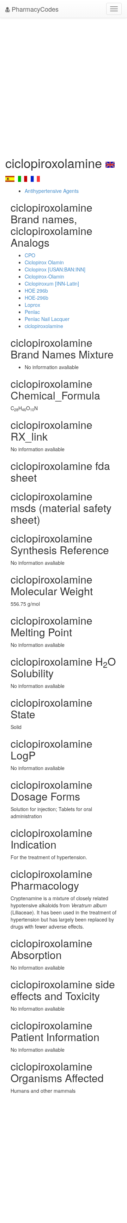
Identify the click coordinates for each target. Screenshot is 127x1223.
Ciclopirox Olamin (44, 262)
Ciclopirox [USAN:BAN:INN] (55, 269)
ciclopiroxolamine (44, 325)
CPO (30, 255)
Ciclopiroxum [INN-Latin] (52, 283)
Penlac (32, 311)
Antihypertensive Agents (52, 190)
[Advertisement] (63, 85)
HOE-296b (36, 297)
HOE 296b (36, 290)
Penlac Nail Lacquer (47, 318)
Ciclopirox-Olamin (44, 276)
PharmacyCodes (34, 8)
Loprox (32, 304)
